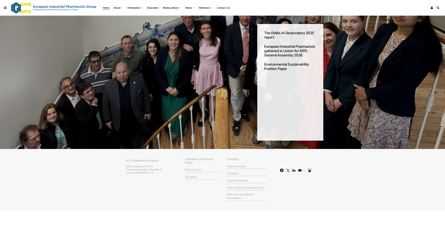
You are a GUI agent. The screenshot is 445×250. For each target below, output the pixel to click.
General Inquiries (236, 166)
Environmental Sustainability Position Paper (286, 66)
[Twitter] (288, 170)
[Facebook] (282, 170)
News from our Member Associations (240, 196)
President (232, 173)
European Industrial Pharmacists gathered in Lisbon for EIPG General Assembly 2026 (289, 50)
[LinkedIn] (293, 170)
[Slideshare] (309, 170)
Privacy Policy (193, 169)
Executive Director (237, 180)
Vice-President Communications (245, 187)
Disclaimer (191, 176)
